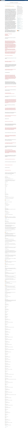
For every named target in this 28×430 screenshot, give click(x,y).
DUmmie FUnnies (14, 2)
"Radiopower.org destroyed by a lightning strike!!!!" (19, 25)
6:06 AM (5, 202)
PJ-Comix (6, 232)
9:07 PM (5, 380)
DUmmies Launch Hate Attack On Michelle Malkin (19, 22)
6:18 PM (5, 367)
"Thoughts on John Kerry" (19, 20)
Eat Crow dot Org (6, 297)
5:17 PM (5, 362)
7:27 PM (5, 372)
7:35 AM (5, 294)
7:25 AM (5, 320)
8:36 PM (5, 377)
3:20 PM (5, 352)
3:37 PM (5, 183)
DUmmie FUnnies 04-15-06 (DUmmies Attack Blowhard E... (20, 27)
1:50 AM (5, 195)
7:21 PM (5, 231)
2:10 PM (5, 347)
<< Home (5, 427)
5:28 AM (5, 305)
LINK (13, 264)
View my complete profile (19, 15)
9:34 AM (5, 420)
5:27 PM (5, 210)
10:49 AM (5, 425)
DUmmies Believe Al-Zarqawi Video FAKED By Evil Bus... (19, 18)
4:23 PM (5, 357)
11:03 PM (5, 385)
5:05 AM (5, 310)
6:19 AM (5, 315)
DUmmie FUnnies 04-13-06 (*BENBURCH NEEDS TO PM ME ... (20, 28)
